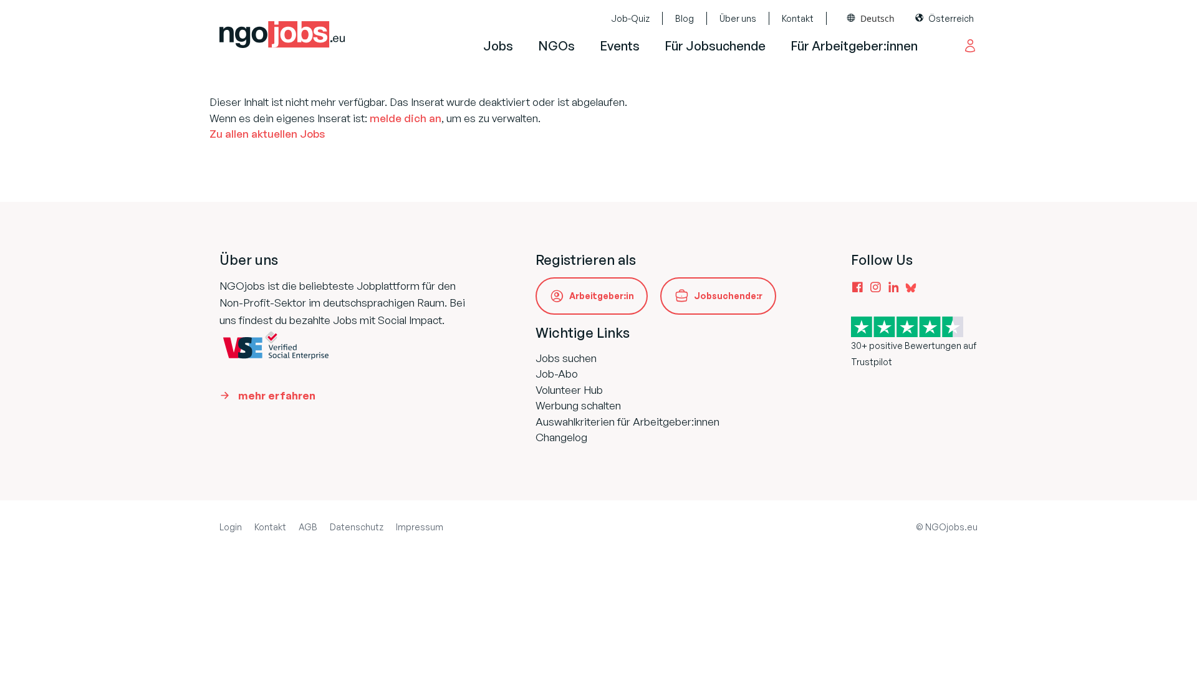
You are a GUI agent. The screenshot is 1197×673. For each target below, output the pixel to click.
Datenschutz (356, 527)
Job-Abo (557, 373)
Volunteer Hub (569, 389)
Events (620, 46)
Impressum (419, 527)
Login (230, 527)
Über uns (737, 18)
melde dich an (405, 118)
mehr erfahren (276, 395)
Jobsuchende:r (728, 295)
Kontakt (798, 18)
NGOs (556, 46)
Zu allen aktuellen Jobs (267, 133)
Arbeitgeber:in (601, 295)
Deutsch (877, 18)
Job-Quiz (630, 18)
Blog (684, 18)
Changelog (561, 437)
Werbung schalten (578, 405)
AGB (308, 527)
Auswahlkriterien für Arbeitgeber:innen (627, 421)
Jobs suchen (566, 358)
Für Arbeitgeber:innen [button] (854, 46)
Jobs (498, 46)
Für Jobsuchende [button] (715, 46)
